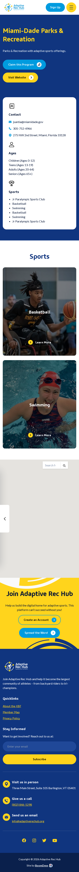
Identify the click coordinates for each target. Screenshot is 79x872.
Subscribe (39, 759)
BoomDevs (41, 865)
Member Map (11, 712)
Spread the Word (36, 632)
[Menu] (71, 7)
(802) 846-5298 (22, 804)
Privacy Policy (11, 718)
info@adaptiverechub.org (28, 821)
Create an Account (36, 619)
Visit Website (17, 77)
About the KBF (12, 706)
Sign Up (55, 7)
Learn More (43, 342)
